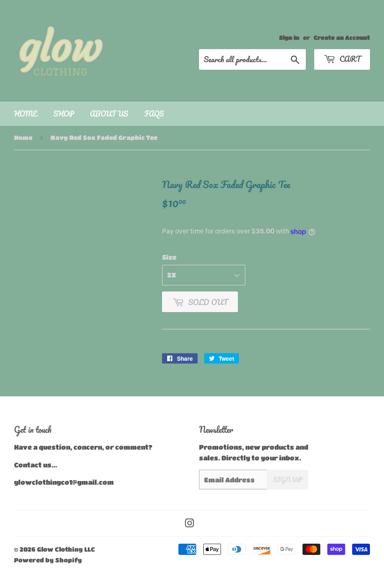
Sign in (289, 37)
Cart (349, 58)
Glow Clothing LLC (66, 549)
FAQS (154, 113)
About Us (109, 113)
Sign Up (287, 479)
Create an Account (342, 37)
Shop (63, 113)
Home (25, 113)
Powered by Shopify (48, 559)
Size (169, 257)
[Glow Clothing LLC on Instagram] (189, 524)
